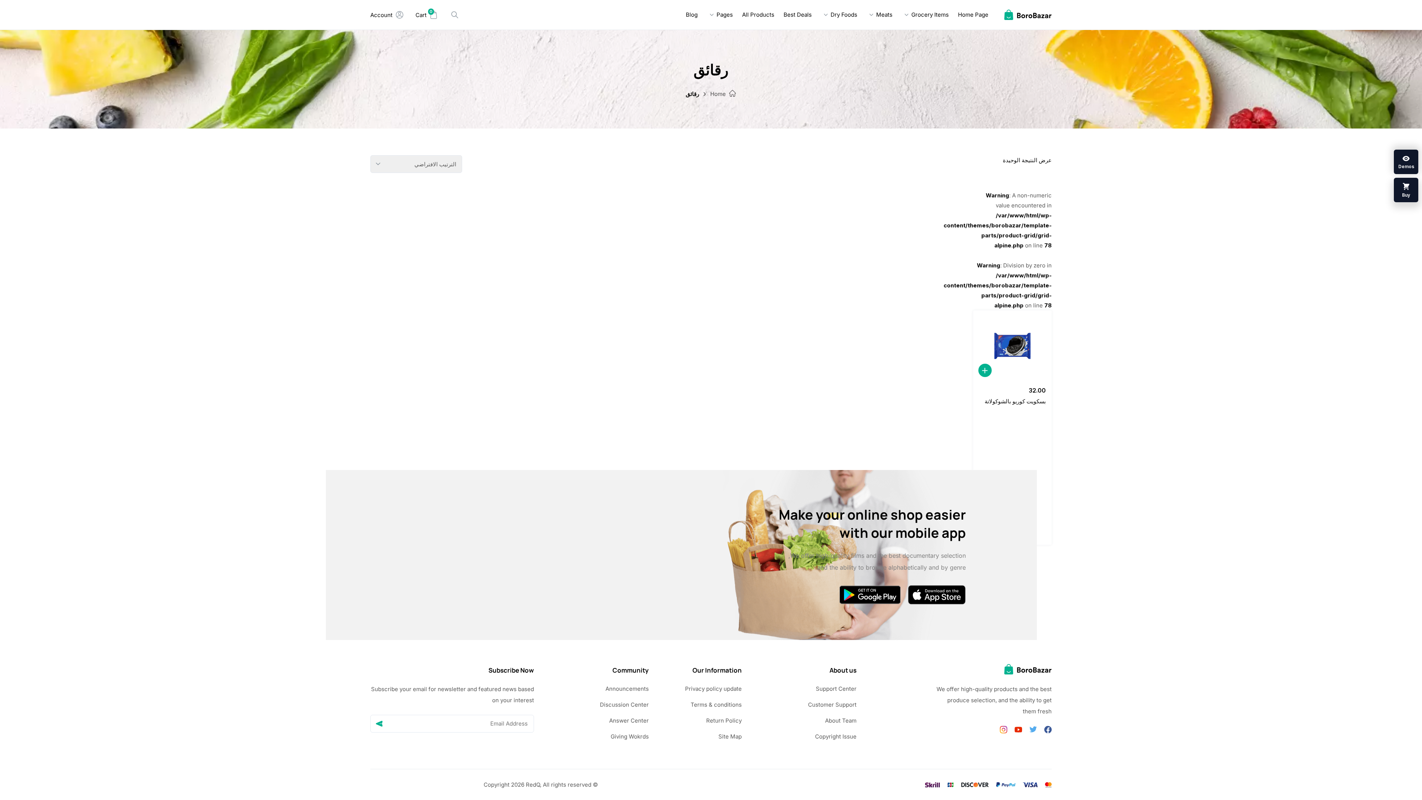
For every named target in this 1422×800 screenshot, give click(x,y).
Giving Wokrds (630, 736)
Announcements (627, 688)
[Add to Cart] (985, 370)
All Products (758, 14)
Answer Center (629, 720)
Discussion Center (624, 704)
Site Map (730, 736)
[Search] (455, 15)
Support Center (836, 688)
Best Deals (798, 14)
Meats (884, 14)
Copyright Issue (836, 736)
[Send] (379, 724)
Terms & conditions (716, 704)
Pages (725, 14)
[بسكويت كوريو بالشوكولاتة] (1012, 345)
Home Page (973, 14)
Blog (692, 14)
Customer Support (832, 704)
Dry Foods (844, 14)
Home (718, 93)
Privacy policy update (713, 688)
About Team (841, 720)
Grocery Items (930, 14)
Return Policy (724, 720)
